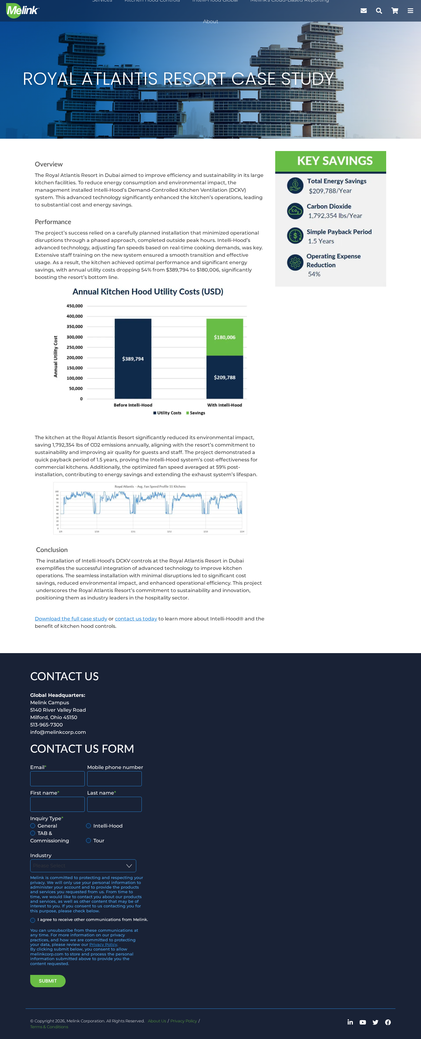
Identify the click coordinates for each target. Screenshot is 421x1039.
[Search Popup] (379, 10)
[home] (23, 10)
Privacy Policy (103, 944)
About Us (157, 1021)
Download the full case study (71, 619)
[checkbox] (86, 833)
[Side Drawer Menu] (410, 10)
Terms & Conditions (49, 1027)
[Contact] (363, 10)
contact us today (136, 619)
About (210, 21)
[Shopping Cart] (395, 10)
